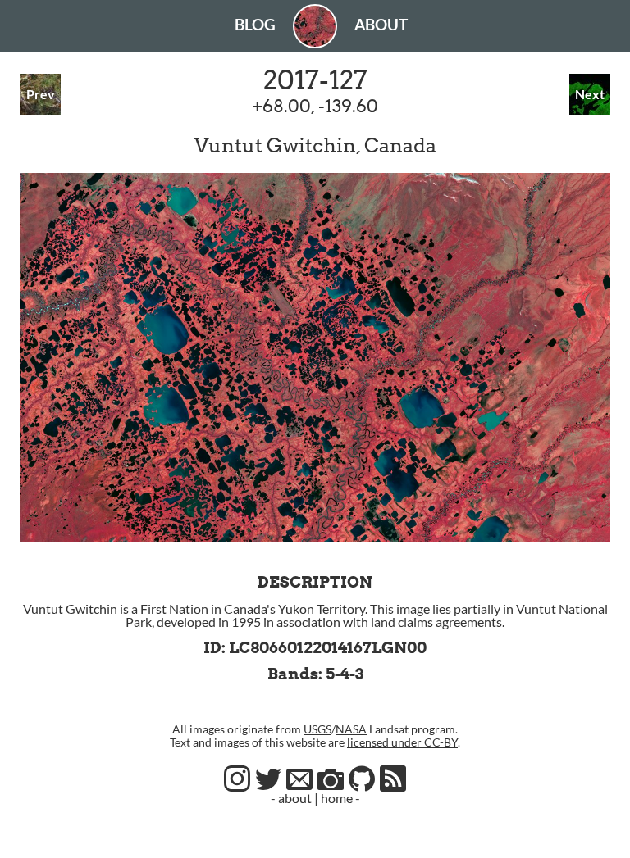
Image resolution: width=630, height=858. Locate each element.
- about (291, 798)
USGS (317, 729)
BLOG (255, 24)
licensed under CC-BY (402, 742)
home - (340, 798)
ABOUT (381, 24)
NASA (351, 729)
